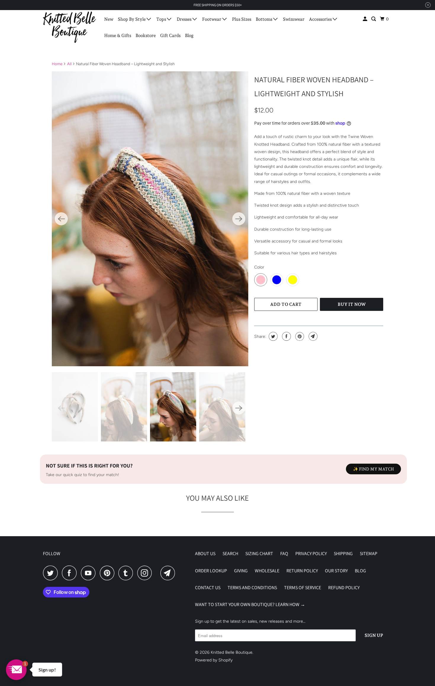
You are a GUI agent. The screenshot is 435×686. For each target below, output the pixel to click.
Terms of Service (302, 587)
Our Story (336, 571)
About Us (205, 553)
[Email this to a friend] (312, 336)
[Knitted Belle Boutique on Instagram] (146, 572)
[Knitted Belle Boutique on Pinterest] (108, 572)
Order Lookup (211, 571)
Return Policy (302, 571)
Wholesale (267, 571)
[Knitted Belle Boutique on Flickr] (157, 572)
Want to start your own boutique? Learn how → (250, 604)
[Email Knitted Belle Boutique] (169, 572)
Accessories (321, 19)
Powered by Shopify (214, 660)
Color (259, 267)
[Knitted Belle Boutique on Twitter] (52, 572)
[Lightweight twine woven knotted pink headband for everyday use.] (150, 218)
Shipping (343, 553)
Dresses (184, 19)
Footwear (212, 19)
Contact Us (207, 587)
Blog (189, 35)
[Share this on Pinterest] (299, 336)
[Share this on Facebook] (286, 336)
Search (230, 553)
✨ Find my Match (373, 469)
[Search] (374, 19)
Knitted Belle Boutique (231, 652)
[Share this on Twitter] (272, 336)
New (108, 19)
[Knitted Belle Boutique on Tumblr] (127, 572)
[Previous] (61, 218)
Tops (161, 19)
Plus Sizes (241, 19)
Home (57, 64)
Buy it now (352, 304)
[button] (16, 669)
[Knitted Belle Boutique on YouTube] (90, 572)
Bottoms (264, 19)
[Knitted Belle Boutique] (69, 27)
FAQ (284, 553)
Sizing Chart (259, 553)
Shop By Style (132, 19)
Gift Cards (170, 35)
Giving (241, 571)
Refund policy (344, 587)
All (69, 64)
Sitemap (368, 553)
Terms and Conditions (252, 587)
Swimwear (293, 19)
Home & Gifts (117, 35)
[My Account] (365, 19)
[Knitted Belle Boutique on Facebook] (71, 572)
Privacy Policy (311, 553)
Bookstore (146, 35)
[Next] (238, 218)
